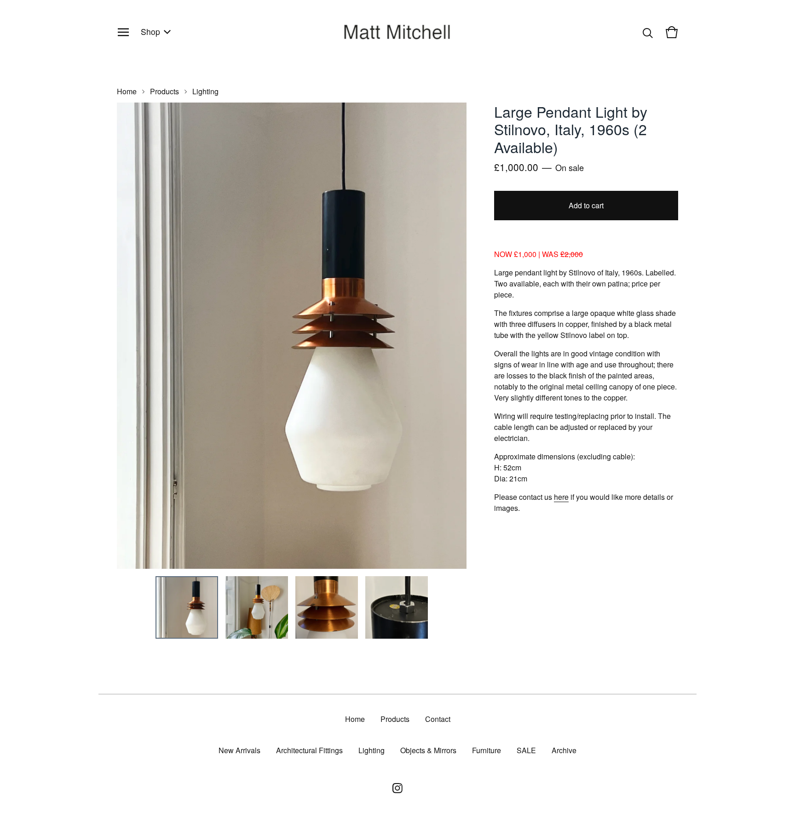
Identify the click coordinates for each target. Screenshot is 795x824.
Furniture (486, 750)
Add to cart (586, 205)
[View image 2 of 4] (256, 607)
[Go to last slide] (129, 336)
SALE (526, 750)
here (561, 497)
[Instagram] (397, 788)
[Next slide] (453, 336)
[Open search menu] (647, 32)
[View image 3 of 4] (326, 607)
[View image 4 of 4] (396, 607)
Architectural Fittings (309, 750)
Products (164, 91)
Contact (437, 719)
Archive (564, 750)
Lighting (205, 91)
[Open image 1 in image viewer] (292, 336)
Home (127, 91)
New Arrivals (239, 750)
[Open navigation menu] (123, 32)
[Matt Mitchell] (397, 32)
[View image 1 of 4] (187, 607)
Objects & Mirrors (428, 750)
